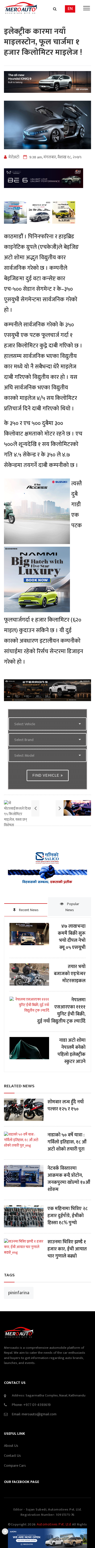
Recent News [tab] (28, 910)
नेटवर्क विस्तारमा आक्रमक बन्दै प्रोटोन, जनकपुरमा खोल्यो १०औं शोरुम (69, 1179)
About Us (11, 1446)
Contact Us (12, 1456)
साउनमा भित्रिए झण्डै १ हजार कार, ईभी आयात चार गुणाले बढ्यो (67, 1249)
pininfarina (18, 1293)
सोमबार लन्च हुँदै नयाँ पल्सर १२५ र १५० (66, 1106)
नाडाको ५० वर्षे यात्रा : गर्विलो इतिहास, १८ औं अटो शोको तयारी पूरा (67, 1142)
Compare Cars (15, 1466)
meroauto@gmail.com (39, 1414)
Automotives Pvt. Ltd (54, 1524)
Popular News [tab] (72, 907)
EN (70, 8)
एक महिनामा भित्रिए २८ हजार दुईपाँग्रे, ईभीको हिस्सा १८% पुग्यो (68, 1216)
